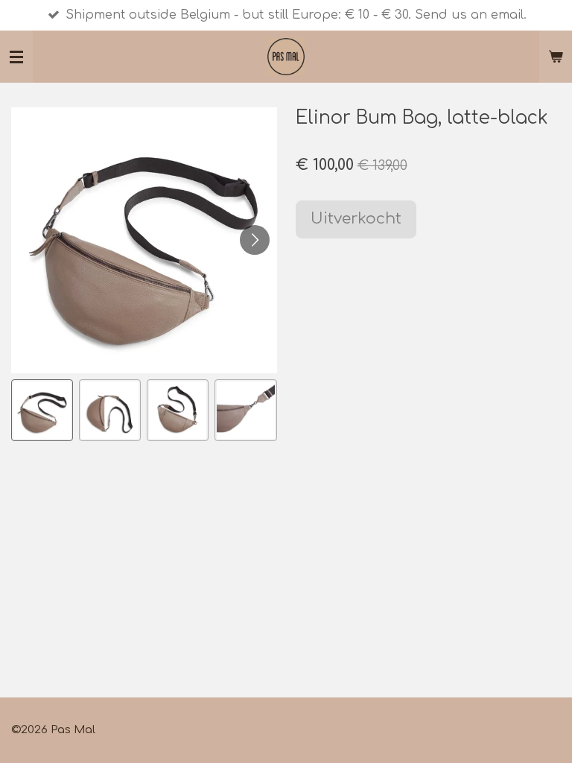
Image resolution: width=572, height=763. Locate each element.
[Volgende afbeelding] (255, 240)
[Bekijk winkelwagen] (555, 57)
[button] (42, 410)
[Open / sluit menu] (16, 57)
